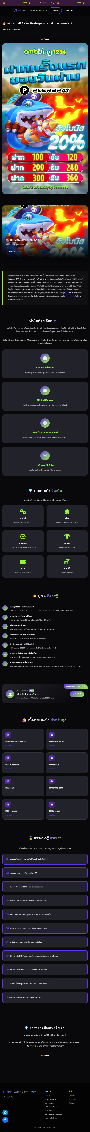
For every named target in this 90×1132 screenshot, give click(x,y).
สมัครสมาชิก (73, 1099)
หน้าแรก (47, 1096)
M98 (67, 293)
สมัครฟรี (69, 10)
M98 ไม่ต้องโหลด (50, 1099)
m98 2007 (69, 296)
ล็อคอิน (55, 10)
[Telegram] (5, 1112)
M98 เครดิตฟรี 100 (51, 1107)
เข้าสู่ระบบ (72, 1103)
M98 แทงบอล (49, 1103)
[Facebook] (5, 1120)
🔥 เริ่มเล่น (45, 39)
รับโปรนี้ (78, 694)
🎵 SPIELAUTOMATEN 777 (30, 10)
